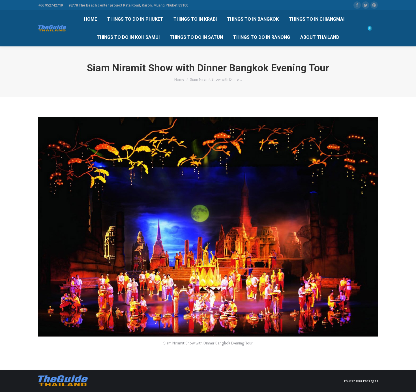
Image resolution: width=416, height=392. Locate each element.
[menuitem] (90, 19)
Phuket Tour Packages (361, 380)
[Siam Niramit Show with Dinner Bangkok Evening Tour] (208, 227)
